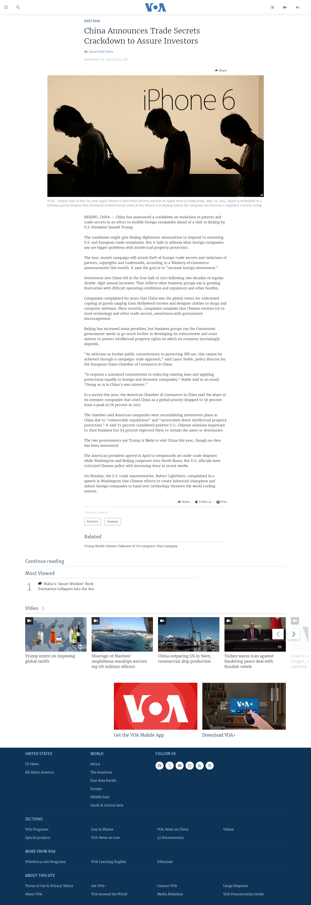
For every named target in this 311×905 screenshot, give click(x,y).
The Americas (101, 772)
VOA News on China (173, 829)
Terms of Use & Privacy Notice (49, 886)
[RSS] (200, 766)
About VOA (33, 894)
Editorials (165, 862)
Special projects (37, 838)
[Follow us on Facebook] (160, 766)
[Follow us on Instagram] (190, 766)
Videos (228, 829)
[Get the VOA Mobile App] (155, 706)
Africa (95, 764)
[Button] (221, 70)
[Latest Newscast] (298, 7)
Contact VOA (167, 886)
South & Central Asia (106, 805)
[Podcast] (210, 766)
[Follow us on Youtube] (180, 766)
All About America (39, 772)
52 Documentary (170, 838)
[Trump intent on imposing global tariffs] (56, 634)
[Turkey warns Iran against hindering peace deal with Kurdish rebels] (255, 634)
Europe (96, 789)
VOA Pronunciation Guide (243, 894)
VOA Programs (36, 829)
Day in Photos (102, 829)
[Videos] (285, 7)
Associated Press (101, 52)
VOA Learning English (108, 862)
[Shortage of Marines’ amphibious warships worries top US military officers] (122, 634)
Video (31, 608)
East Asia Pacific (103, 781)
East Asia (92, 21)
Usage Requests (235, 886)
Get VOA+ (98, 886)
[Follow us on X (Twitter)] (169, 766)
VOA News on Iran (105, 838)
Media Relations (170, 894)
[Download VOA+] (244, 706)
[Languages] (272, 7)
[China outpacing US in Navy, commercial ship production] (188, 634)
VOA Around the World (109, 894)
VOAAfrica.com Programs (45, 862)
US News (32, 764)
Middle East (99, 797)
